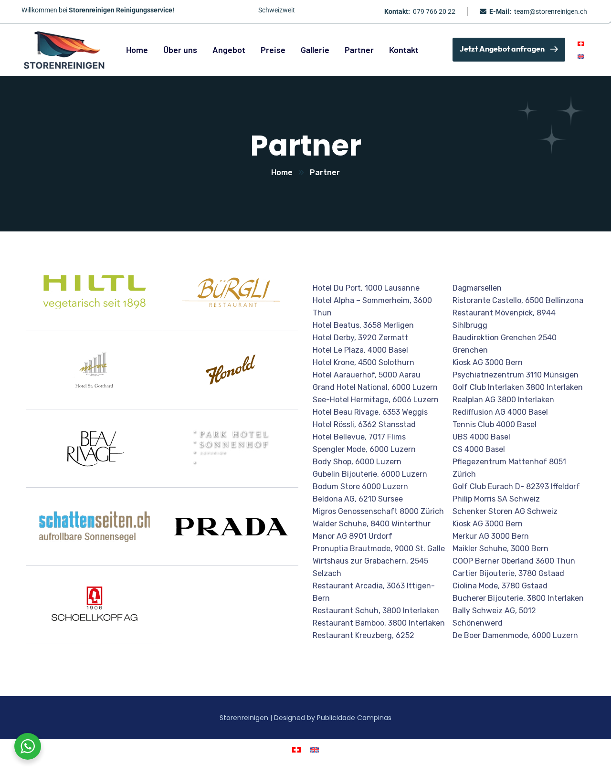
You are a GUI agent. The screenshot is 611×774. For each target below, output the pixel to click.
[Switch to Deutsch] (581, 43)
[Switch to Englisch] (581, 56)
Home (282, 172)
